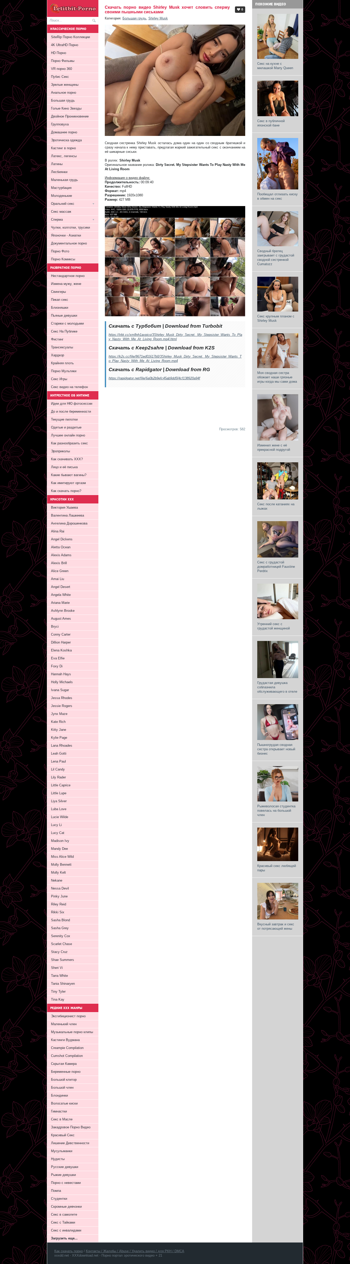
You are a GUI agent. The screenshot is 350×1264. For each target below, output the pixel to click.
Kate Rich (58, 722)
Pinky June (59, 896)
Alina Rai (57, 531)
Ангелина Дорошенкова (69, 523)
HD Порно (58, 53)
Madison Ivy (60, 841)
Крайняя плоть (62, 363)
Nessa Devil (60, 888)
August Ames (61, 618)
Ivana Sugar (60, 690)
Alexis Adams (61, 555)
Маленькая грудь (64, 180)
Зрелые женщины (64, 85)
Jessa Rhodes (61, 698)
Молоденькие (61, 196)
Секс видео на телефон (69, 387)
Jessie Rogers (61, 706)
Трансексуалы (62, 347)
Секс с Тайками (63, 1222)
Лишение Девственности (70, 1143)
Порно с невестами (66, 1183)
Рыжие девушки (63, 1175)
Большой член (62, 1087)
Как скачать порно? (66, 491)
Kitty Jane (58, 730)
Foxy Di (57, 666)
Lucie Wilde (59, 817)
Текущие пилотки (64, 419)
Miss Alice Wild (62, 857)
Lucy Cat (57, 833)
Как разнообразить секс (69, 443)
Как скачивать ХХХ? (67, 459)
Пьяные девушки (64, 315)
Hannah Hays (61, 674)
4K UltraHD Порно (64, 45)
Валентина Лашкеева (67, 515)
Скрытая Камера (64, 1064)
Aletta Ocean (60, 547)
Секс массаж (61, 211)
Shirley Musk (158, 18)
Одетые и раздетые (66, 427)
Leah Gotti (58, 753)
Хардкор (57, 355)
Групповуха (60, 124)
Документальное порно (69, 243)
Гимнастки (59, 1111)
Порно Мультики (63, 371)
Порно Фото (60, 251)
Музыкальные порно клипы (72, 1032)
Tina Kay (57, 999)
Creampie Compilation (67, 1048)
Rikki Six (57, 912)
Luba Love (58, 809)
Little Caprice (60, 785)
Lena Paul (58, 761)
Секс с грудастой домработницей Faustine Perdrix (276, 566)
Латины (57, 164)
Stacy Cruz (59, 952)
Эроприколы (60, 451)
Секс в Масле (62, 1119)
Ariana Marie (60, 603)
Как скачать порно (68, 1251)
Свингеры (58, 292)
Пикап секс (59, 300)
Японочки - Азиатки (66, 235)
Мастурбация (61, 188)
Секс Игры (59, 379)
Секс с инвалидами (66, 1230)
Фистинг (57, 339)
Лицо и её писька (64, 467)
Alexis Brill (59, 563)
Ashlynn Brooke (63, 611)
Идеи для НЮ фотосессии (71, 403)
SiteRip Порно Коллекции (70, 37)
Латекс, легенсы (64, 156)
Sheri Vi (57, 968)
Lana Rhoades (61, 745)
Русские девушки (64, 1167)
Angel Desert (60, 587)
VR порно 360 (61, 69)
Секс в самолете (64, 1214)
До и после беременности (71, 411)
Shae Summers (62, 960)
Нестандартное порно (68, 276)
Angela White (61, 595)
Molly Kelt (58, 872)
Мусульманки (61, 1151)
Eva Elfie (58, 658)
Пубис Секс (60, 77)
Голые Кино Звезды (66, 108)
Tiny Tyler (58, 991)
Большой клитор (64, 1079)
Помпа (56, 1191)
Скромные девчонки (66, 1206)
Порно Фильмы (62, 61)
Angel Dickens (62, 539)
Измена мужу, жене (66, 284)
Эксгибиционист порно (68, 1016)
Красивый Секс (63, 1135)
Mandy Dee (59, 849)
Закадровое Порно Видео (70, 1127)
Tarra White (59, 976)
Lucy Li (56, 825)
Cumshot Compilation (67, 1056)
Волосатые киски (64, 1103)
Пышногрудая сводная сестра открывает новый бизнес (276, 749)
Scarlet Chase (61, 944)
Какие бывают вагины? (68, 475)
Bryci (55, 626)
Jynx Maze (59, 714)
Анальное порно (63, 92)
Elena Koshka (61, 650)
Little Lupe (58, 793)
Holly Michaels (62, 682)
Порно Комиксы (63, 259)
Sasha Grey (60, 928)
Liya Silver (59, 801)
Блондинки (59, 1095)
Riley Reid (58, 904)
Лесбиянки (59, 172)
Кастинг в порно (63, 148)
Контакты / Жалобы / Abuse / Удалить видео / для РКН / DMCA (135, 1251)
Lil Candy (58, 769)
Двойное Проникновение (70, 116)
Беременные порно (65, 1072)
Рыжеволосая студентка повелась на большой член (276, 810)
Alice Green (59, 571)
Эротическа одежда (66, 140)
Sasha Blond (60, 920)
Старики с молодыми (67, 323)
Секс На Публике (64, 331)
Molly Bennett (61, 864)
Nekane (56, 880)
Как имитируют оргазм (68, 483)
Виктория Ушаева (64, 507)
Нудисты (58, 1159)
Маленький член (64, 1024)
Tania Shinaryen (63, 984)
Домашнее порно (64, 132)
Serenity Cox (60, 936)
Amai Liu (57, 579)
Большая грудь (134, 18)
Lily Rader (58, 777)
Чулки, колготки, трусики (70, 227)
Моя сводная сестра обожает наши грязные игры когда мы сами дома (277, 377)
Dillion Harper (61, 642)
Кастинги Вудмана (65, 1040)
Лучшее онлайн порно (68, 435)
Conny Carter (60, 634)
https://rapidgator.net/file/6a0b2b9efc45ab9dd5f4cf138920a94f (154, 378)
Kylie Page (59, 738)
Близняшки (59, 307)
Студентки (59, 1199)
